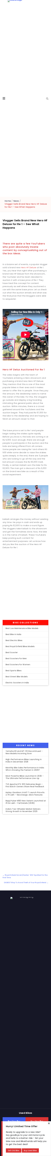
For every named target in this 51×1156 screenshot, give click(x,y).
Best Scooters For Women (18, 664)
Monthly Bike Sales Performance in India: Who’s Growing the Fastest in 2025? (25, 768)
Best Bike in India (13, 634)
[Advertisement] (25, 588)
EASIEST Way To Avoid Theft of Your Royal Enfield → (26, 882)
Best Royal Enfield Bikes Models (20, 646)
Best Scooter (12, 652)
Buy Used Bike (30, 1150)
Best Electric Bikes (14, 640)
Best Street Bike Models (17, 676)
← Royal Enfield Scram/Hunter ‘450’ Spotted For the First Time (25, 876)
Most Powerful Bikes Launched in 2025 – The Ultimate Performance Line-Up (25, 777)
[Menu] (4, 98)
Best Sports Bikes (13, 670)
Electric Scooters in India (17, 682)
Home (8, 200)
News (16, 200)
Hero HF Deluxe (28, 267)
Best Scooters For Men (16, 658)
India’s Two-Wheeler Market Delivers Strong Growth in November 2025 (23, 810)
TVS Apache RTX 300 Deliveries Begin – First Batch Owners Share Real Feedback (25, 785)
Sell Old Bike (13, 1150)
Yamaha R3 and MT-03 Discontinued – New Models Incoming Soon (24, 752)
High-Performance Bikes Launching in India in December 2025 (24, 760)
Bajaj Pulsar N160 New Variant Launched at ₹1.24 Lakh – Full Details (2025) (26, 801)
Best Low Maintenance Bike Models (22, 628)
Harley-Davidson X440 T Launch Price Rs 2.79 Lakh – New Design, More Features (25, 793)
